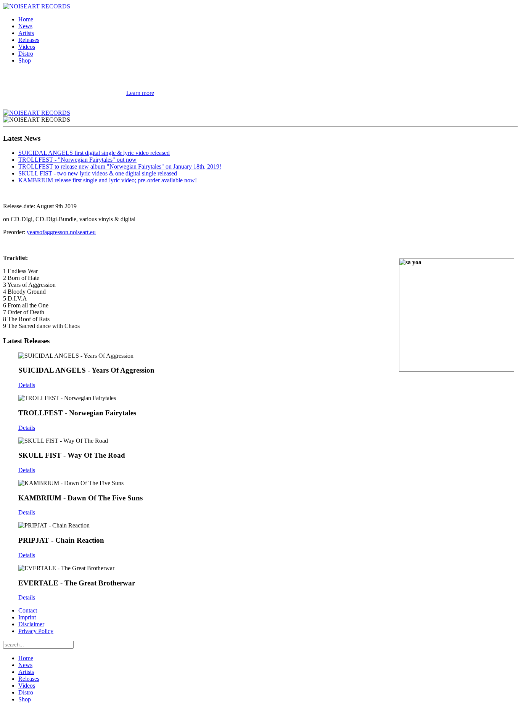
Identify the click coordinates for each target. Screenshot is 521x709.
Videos (26, 46)
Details (26, 385)
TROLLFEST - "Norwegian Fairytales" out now (77, 159)
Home (25, 19)
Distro (25, 53)
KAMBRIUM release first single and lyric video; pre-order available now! (107, 180)
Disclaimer (31, 624)
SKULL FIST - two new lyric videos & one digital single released (97, 173)
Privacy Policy (35, 631)
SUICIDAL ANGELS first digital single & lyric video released (94, 153)
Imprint (27, 617)
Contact (27, 610)
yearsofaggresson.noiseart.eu (61, 232)
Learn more (140, 93)
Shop (24, 60)
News (25, 26)
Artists (26, 33)
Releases (28, 40)
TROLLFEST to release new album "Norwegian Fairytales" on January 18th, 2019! (119, 166)
